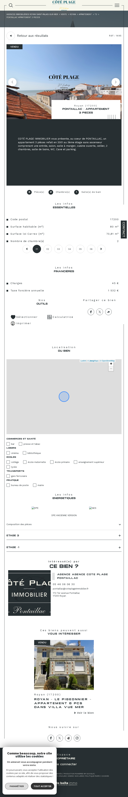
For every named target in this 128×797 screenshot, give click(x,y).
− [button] (111, 369)
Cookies (105, 776)
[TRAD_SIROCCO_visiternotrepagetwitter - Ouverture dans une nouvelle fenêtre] (59, 738)
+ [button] (111, 364)
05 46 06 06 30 (64, 584)
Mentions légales (57, 776)
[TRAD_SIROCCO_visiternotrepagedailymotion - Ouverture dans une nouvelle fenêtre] (68, 738)
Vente (64, 14)
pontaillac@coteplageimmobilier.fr (70, 588)
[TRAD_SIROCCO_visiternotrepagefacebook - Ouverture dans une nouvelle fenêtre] (51, 738)
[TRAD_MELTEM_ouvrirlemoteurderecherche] (11, 5)
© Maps (93, 360)
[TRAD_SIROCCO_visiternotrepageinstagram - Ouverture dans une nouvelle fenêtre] (77, 738)
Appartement (85, 14)
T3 (96, 14)
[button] (116, 82)
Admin (70, 776)
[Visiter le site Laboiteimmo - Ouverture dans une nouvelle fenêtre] (64, 787)
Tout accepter (42, 786)
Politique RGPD (92, 776)
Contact (124, 229)
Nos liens (79, 776)
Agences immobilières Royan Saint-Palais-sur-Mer (32, 14)
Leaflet (83, 360)
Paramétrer (17, 786)
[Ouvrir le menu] (117, 5)
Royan (73, 14)
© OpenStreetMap (107, 360)
